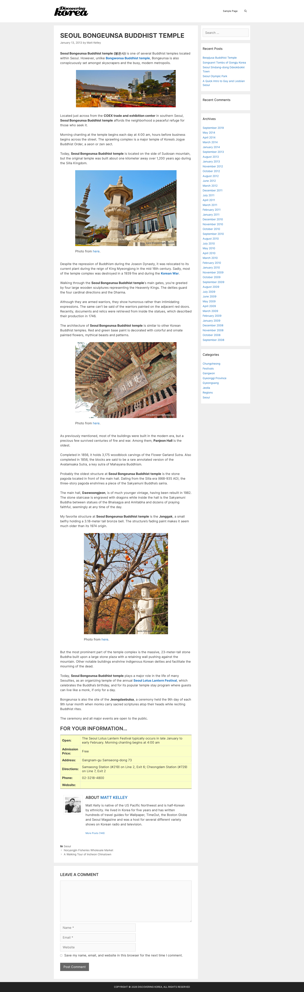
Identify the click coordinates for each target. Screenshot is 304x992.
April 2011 (209, 200)
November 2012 (213, 166)
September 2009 (213, 282)
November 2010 (213, 224)
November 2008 (213, 330)
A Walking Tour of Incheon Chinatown (87, 854)
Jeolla (206, 387)
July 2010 (209, 243)
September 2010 (213, 233)
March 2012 (210, 185)
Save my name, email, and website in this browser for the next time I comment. (123, 955)
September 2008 (213, 340)
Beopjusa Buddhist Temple (220, 57)
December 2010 (213, 219)
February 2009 (212, 315)
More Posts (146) (95, 833)
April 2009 (209, 306)
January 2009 (211, 320)
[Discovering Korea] (71, 11)
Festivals (208, 368)
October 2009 (212, 277)
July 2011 (208, 195)
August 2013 (211, 156)
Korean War (170, 273)
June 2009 (209, 296)
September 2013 (213, 151)
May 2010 (209, 248)
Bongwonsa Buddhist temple (128, 58)
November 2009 (213, 272)
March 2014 (210, 142)
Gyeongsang (211, 383)
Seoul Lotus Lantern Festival (155, 680)
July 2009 (209, 291)
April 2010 (209, 253)
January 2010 (211, 267)
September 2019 (213, 127)
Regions (208, 392)
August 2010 (211, 238)
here (96, 251)
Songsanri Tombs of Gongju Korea (224, 62)
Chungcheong (211, 363)
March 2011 (210, 205)
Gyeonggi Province (214, 378)
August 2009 (211, 286)
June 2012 (209, 180)
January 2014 (211, 147)
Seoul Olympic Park (215, 76)
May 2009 (209, 301)
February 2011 (212, 209)
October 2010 (211, 229)
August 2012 (211, 176)
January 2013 (211, 161)
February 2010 (212, 262)
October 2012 (211, 171)
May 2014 (209, 132)
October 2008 (211, 335)
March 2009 (210, 311)
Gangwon (209, 373)
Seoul (67, 846)
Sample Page (230, 10)
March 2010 (210, 257)
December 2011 (212, 190)
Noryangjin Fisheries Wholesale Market (88, 850)
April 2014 (209, 137)
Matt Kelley (114, 797)
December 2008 (213, 325)
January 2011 (211, 214)
